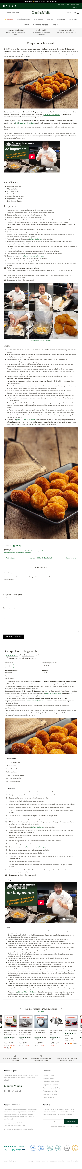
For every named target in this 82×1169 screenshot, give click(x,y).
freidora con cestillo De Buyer (33, 256)
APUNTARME (71, 1122)
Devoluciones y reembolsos (57, 1161)
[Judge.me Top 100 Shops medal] (67, 1148)
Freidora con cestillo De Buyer (25, 123)
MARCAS (55, 25)
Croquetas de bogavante (21, 651)
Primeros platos (38, 551)
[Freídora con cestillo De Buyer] (41, 338)
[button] (8, 1038)
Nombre (5, 598)
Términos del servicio (50, 1094)
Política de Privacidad (72, 1126)
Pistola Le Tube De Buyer (52, 114)
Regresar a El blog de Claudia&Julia (41, 558)
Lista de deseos (75, 4)
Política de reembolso (50, 1091)
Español (75, 7)
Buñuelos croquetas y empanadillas (18, 551)
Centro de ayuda (61, 4)
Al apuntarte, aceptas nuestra (64, 1126)
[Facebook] (3, 6)
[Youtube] (6, 6)
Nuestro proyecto (48, 1075)
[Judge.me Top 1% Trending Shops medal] (75, 1148)
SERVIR (26, 25)
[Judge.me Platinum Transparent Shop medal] (58, 1148)
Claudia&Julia (12, 1161)
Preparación (11, 788)
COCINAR (50, 19)
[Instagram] (9, 6)
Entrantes (30, 551)
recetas (55, 551)
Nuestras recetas (48, 1078)
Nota (8, 927)
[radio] (6, 655)
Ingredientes (11, 758)
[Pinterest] (12, 6)
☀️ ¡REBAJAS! (9, 19)
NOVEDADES (38, 19)
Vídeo (9, 880)
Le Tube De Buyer (35, 239)
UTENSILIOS (61, 19)
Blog (68, 4)
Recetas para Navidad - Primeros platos (14, 552)
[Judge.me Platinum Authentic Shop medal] (49, 1148)
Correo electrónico (9, 608)
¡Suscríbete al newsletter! (51, 1081)
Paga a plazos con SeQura (51, 1088)
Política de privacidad (72, 1161)
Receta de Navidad (47, 551)
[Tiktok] (15, 6)
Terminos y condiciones (42, 1161)
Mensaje (5, 618)
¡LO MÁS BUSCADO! (23, 19)
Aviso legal (31, 1161)
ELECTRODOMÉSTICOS (40, 25)
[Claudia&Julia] (41, 12)
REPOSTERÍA (73, 19)
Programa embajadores (50, 1085)
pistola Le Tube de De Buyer (25, 420)
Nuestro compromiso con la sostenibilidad (19, 1129)
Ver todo (41, 1012)
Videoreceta (28, 552)
